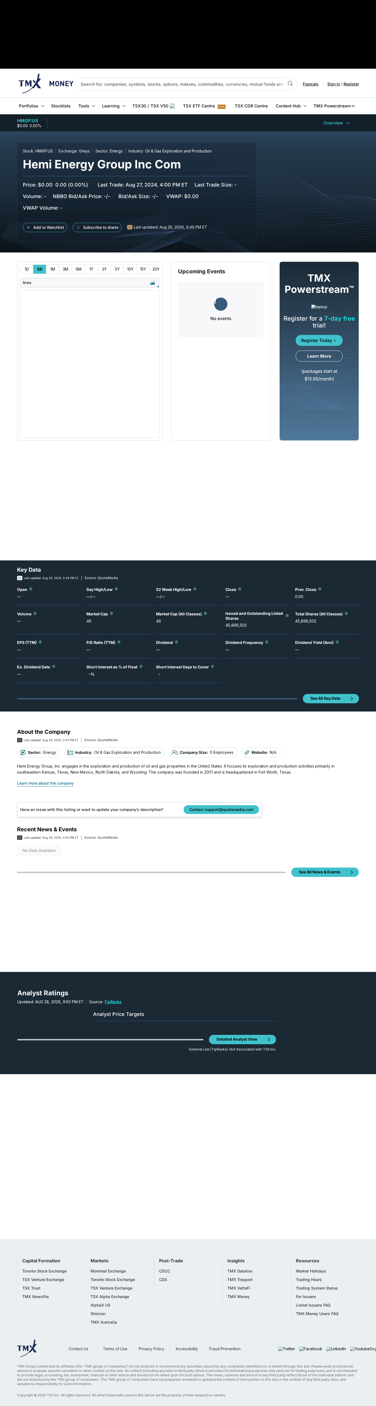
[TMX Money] (46, 84)
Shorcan (98, 1313)
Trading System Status (317, 1288)
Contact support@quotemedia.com (221, 809)
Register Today (316, 340)
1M (52, 269)
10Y (130, 269)
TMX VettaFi (238, 1288)
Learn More (319, 356)
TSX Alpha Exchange (110, 1296)
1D (27, 269)
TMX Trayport (240, 1279)
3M (65, 269)
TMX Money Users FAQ (317, 1313)
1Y (91, 269)
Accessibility (187, 1348)
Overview (333, 123)
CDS (163, 1279)
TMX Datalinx (239, 1271)
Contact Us (78, 1348)
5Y (117, 269)
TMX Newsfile (35, 1296)
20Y (156, 269)
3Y (104, 269)
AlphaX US (100, 1305)
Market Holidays (311, 1271)
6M (78, 269)
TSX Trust (31, 1288)
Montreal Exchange (108, 1271)
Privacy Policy (151, 1348)
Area (27, 282)
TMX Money (238, 1296)
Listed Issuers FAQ (313, 1305)
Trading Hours (309, 1279)
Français (310, 84)
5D (39, 269)
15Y (143, 269)
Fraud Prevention (225, 1348)
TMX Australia (104, 1322)
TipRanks (113, 1001)
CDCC (164, 1271)
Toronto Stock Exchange (44, 1271)
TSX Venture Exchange (43, 1279)
